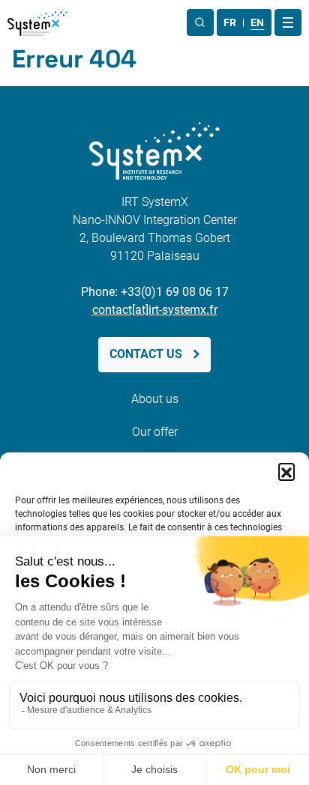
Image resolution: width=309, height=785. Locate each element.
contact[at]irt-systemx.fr (155, 310)
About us (154, 399)
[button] (286, 471)
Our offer (155, 432)
